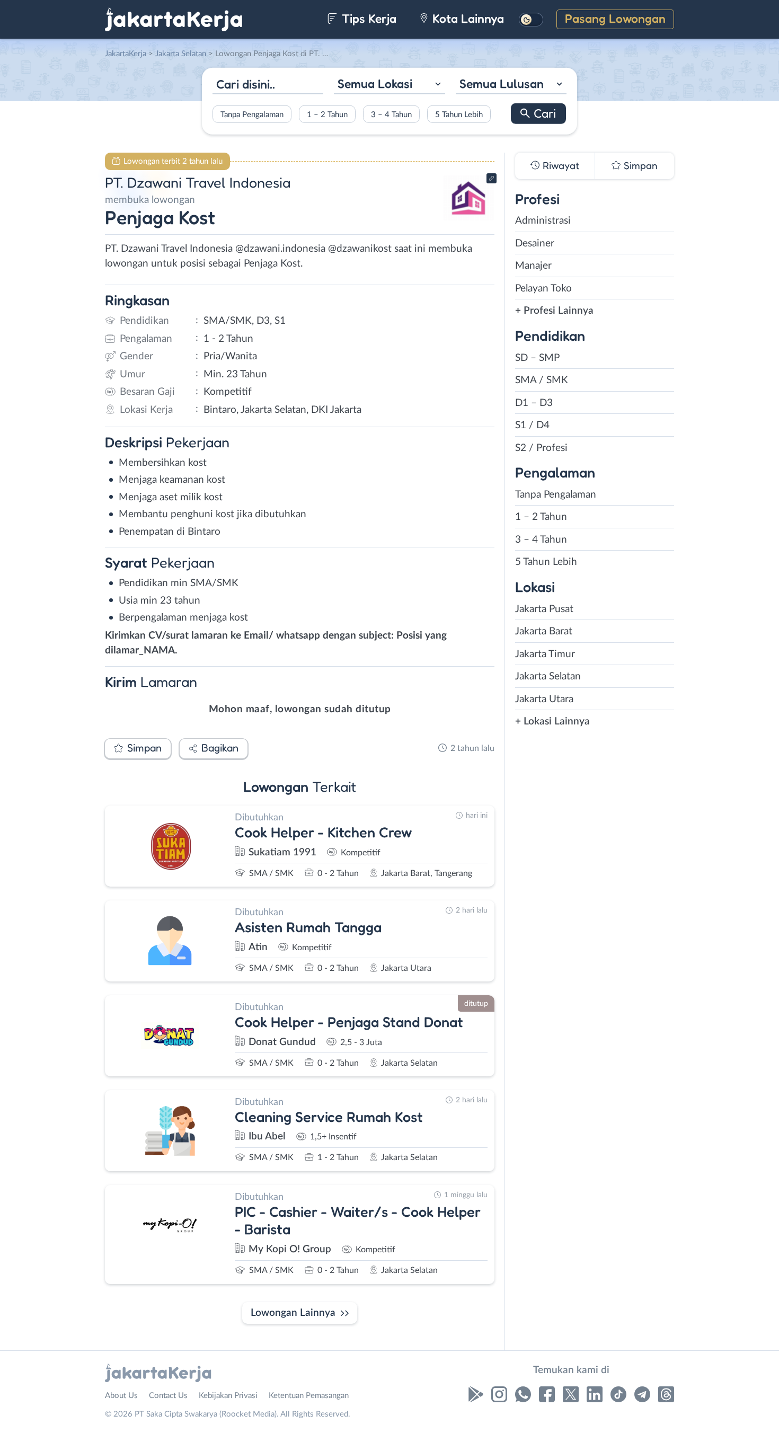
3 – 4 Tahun (391, 114)
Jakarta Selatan (548, 676)
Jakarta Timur (545, 654)
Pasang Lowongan (615, 18)
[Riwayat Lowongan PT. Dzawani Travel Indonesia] (468, 218)
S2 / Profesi (541, 448)
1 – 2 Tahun (327, 114)
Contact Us (168, 1396)
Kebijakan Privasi (228, 1396)
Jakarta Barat (543, 631)
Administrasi (543, 221)
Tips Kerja (367, 18)
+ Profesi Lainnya (554, 311)
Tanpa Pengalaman (252, 114)
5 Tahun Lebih (459, 114)
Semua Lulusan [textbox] (501, 83)
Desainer (534, 243)
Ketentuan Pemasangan (309, 1396)
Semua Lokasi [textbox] (375, 83)
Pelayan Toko (543, 289)
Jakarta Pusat (544, 609)
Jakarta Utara (544, 699)
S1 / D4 (532, 425)
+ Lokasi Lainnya (552, 721)
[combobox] (389, 85)
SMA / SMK (541, 380)
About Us (121, 1396)
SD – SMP (537, 358)
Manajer (533, 266)
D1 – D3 (534, 403)
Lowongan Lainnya (293, 1313)
